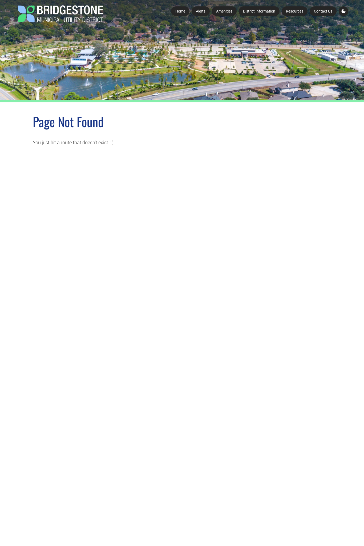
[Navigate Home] (60, 14)
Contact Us (323, 11)
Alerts (200, 11)
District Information (259, 11)
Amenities (224, 11)
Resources (294, 11)
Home (180, 11)
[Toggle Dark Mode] (343, 11)
